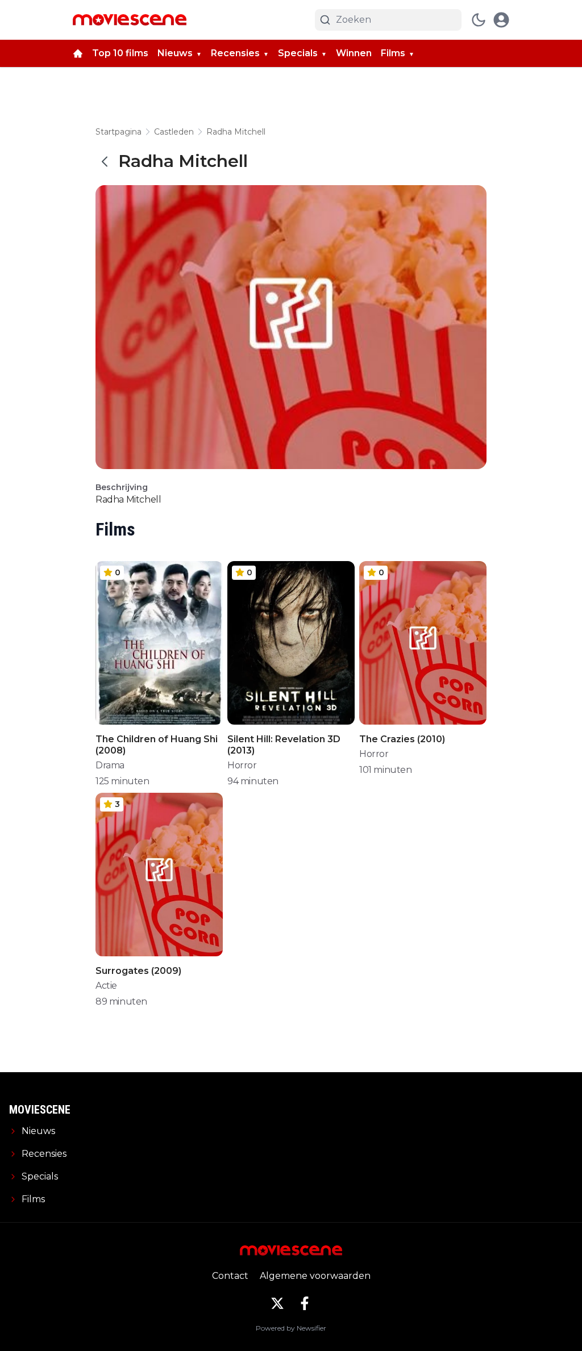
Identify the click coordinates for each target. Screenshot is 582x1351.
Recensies (235, 53)
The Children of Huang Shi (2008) (156, 745)
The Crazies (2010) (402, 739)
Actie (106, 985)
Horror (242, 765)
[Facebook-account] (304, 1303)
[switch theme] (479, 20)
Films (393, 53)
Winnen (354, 53)
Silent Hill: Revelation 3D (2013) (283, 745)
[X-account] (277, 1303)
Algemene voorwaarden (315, 1275)
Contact (230, 1275)
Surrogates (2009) (138, 970)
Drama (109, 765)
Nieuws (175, 53)
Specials (298, 53)
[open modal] (501, 20)
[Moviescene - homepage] (129, 20)
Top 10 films (120, 53)
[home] (78, 53)
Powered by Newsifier (291, 1328)
